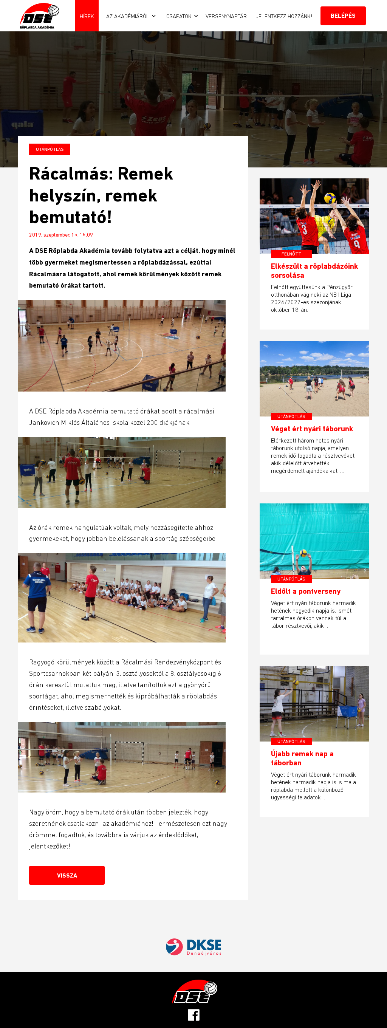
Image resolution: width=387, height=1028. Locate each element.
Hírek (87, 16)
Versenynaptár (226, 16)
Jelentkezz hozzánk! (284, 16)
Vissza (67, 875)
